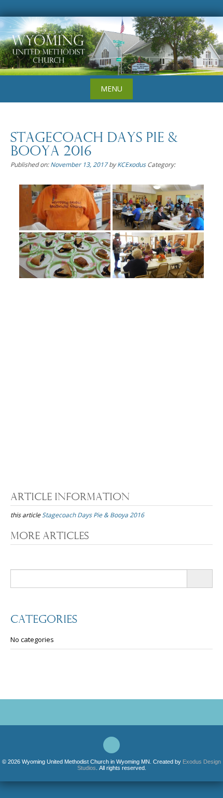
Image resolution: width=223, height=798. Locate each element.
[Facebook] (111, 745)
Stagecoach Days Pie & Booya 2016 (93, 515)
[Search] (199, 578)
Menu (111, 89)
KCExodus (131, 164)
